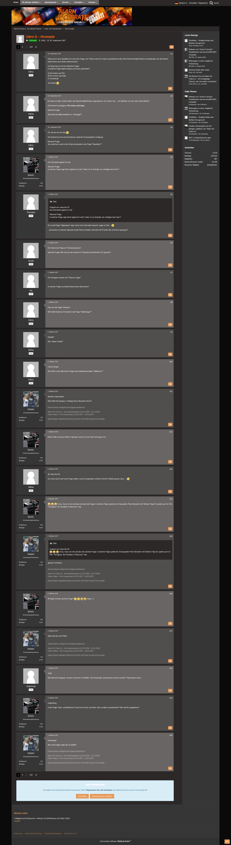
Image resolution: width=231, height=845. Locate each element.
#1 (171, 54)
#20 (171, 735)
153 (31, 47)
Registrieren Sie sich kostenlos (99, 790)
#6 (171, 243)
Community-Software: (115, 841)
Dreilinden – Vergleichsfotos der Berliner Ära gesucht (201, 41)
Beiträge (22, 186)
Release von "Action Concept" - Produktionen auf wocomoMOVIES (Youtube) (202, 52)
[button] (181, 3)
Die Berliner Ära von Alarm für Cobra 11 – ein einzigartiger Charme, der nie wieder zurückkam (202, 78)
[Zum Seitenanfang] (227, 841)
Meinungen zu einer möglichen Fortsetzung (201, 62)
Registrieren (203, 3)
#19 (171, 698)
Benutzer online (20, 813)
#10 (171, 362)
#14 (171, 499)
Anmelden (193, 3)
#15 (171, 536)
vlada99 (17, 821)
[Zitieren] (170, 88)
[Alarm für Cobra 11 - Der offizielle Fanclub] (115, 16)
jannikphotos (212, 165)
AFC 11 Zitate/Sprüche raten (200, 138)
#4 (171, 157)
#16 (171, 594)
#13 (171, 469)
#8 (171, 302)
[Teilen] (171, 47)
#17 (171, 631)
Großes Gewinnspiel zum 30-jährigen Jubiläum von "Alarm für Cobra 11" (201, 128)
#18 (171, 668)
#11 (171, 391)
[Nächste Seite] (36, 47)
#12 (171, 432)
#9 (171, 332)
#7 (171, 272)
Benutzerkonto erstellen (102, 796)
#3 (171, 127)
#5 (171, 194)
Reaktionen (23, 183)
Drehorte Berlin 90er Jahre (199, 70)
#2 (171, 96)
